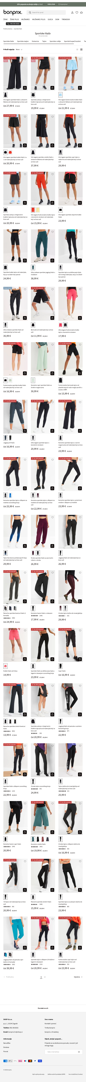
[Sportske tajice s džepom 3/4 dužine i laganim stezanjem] (43, 933)
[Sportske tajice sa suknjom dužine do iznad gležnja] (70, 876)
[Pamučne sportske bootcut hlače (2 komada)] (15, 587)
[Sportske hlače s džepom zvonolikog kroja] (15, 760)
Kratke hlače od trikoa (10, 671)
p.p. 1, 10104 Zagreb (10, 1023)
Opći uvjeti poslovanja (38, 1074)
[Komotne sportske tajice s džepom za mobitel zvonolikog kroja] (15, 474)
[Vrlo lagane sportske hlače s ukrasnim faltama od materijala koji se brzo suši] (15, 74)
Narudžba (6, 1043)
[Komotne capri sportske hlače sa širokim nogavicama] (43, 359)
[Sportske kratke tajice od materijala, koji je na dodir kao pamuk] (15, 246)
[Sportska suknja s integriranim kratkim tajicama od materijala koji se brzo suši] (43, 74)
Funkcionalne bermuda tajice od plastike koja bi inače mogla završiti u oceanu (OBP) (70, 387)
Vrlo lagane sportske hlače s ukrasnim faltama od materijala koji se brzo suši (15, 101)
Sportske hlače (18, 29)
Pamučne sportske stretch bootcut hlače (14, 727)
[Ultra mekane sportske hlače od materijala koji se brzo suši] (15, 304)
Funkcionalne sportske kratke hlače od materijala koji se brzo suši (14, 386)
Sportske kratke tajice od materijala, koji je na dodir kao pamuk (14, 273)
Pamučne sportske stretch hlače (41, 902)
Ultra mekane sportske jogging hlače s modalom (43, 273)
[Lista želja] (77, 12)
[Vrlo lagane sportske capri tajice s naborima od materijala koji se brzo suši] (70, 131)
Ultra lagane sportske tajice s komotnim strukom (40, 444)
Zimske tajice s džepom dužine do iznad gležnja (69, 845)
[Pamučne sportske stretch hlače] (43, 876)
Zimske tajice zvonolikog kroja (40, 786)
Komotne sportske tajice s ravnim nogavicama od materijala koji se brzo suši (70, 445)
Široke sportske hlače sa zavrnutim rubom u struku (42, 559)
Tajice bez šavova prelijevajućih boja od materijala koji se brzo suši (15, 559)
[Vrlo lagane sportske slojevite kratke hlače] (70, 189)
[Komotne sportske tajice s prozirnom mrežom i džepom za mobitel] (70, 474)
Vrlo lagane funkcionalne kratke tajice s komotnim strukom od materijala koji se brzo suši (43, 217)
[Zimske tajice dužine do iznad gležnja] (70, 587)
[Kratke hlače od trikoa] (15, 645)
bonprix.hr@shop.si (13, 1032)
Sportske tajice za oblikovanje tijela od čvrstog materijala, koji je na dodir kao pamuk (70, 274)
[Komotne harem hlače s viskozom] (43, 587)
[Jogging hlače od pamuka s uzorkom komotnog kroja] (70, 700)
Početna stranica (7, 29)
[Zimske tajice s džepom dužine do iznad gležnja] (70, 818)
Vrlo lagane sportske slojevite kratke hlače (69, 216)
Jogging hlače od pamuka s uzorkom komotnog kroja (70, 727)
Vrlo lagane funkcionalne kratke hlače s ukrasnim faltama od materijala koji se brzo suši (70, 102)
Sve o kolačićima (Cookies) (76, 1074)
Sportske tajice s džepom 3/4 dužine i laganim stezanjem (43, 961)
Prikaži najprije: (9, 49)
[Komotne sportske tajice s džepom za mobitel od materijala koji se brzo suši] (43, 474)
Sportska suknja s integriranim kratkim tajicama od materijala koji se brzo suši (43, 102)
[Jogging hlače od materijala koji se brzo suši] (70, 532)
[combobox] (46, 12)
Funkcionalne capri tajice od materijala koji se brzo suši (67, 961)
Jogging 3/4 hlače (8, 443)
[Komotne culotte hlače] (43, 818)
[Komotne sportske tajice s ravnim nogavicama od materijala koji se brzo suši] (70, 417)
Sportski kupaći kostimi (72, 41)
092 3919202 (10, 1028)
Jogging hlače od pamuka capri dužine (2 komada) (13, 961)
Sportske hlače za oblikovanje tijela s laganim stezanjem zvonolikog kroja (42, 672)
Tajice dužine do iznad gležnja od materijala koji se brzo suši (68, 787)
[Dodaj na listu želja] (25, 59)
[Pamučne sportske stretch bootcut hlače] (15, 700)
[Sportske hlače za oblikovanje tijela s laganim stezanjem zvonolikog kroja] (43, 645)
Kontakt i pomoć (50, 1023)
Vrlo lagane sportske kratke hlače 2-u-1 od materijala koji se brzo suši (15, 158)
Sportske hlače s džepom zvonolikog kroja (15, 787)
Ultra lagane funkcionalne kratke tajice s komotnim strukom (68, 331)
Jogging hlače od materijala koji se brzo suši (69, 559)
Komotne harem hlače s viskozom (41, 613)
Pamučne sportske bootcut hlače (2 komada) (14, 614)
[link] (21, 977)
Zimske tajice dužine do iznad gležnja (70, 613)
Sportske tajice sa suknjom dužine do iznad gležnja (70, 903)
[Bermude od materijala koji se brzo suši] (43, 304)
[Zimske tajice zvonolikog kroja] (43, 760)
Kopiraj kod (63, 4)
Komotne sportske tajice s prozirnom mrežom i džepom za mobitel (70, 501)
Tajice (44, 41)
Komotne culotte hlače (38, 844)
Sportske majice (23, 41)
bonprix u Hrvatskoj (52, 1032)
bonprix (9, 1070)
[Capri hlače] (70, 645)
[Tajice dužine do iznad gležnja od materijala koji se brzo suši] (70, 760)
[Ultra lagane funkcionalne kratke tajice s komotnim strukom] (70, 304)
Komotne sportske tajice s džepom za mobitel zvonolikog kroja (15, 501)
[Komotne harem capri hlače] (15, 818)
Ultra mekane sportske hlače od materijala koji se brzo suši (13, 331)
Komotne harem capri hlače (12, 844)
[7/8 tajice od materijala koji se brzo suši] (15, 876)
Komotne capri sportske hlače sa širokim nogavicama (41, 386)
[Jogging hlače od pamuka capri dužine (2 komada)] (15, 933)
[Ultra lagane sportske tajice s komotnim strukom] (43, 417)
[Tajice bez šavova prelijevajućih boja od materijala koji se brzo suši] (15, 532)
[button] (81, 12)
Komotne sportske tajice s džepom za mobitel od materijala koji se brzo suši (43, 502)
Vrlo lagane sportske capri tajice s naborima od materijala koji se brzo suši (69, 159)
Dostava (6, 1047)
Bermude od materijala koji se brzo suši (42, 331)
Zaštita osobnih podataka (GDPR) (56, 1074)
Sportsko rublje (55, 41)
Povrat (5, 1051)
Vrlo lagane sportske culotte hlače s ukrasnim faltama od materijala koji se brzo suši (42, 159)
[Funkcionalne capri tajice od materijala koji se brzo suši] (70, 933)
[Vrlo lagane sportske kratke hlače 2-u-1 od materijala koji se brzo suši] (15, 131)
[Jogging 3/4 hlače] (15, 417)
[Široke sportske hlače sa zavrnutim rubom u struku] (43, 532)
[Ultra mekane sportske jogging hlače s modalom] (43, 246)
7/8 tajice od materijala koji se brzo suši (14, 903)
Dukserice (35, 41)
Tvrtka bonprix (50, 1028)
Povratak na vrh (43, 1008)
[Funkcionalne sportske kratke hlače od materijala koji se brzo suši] (15, 359)
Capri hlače (62, 671)
